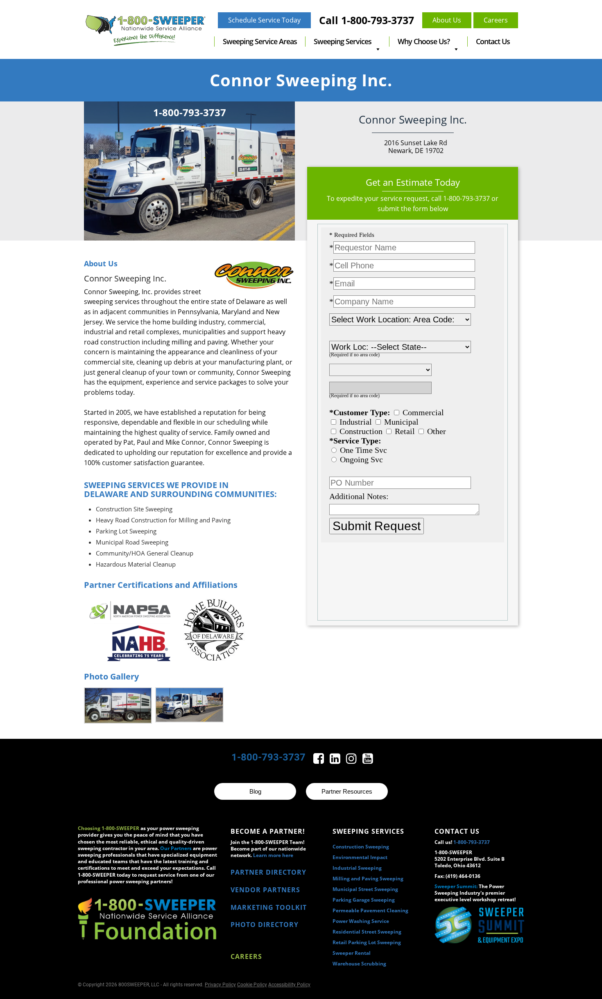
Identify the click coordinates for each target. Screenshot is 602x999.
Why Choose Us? (424, 41)
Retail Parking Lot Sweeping (367, 942)
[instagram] (352, 761)
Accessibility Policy (289, 985)
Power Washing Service (361, 921)
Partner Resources (346, 791)
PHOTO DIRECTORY (265, 924)
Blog (255, 791)
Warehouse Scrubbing (359, 963)
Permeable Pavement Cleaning (370, 910)
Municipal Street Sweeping (365, 889)
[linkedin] (336, 761)
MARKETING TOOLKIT (269, 907)
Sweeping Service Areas (260, 41)
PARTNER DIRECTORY (268, 872)
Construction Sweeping (361, 846)
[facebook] (319, 761)
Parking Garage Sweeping (364, 899)
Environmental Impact (360, 857)
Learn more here (273, 855)
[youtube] (367, 761)
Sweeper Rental (352, 953)
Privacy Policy (220, 985)
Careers (246, 956)
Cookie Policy (252, 985)
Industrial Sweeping (357, 867)
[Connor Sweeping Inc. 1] (118, 705)
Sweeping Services (342, 41)
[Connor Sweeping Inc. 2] (189, 704)
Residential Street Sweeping (367, 931)
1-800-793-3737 (466, 198)
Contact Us (493, 41)
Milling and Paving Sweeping (368, 878)
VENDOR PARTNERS (265, 889)
